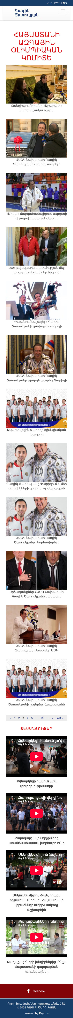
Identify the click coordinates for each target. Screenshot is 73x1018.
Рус (56, 3)
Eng (64, 3)
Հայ (49, 3)
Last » (59, 718)
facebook (39, 991)
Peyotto (44, 1013)
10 (42, 718)
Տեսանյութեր (37, 728)
